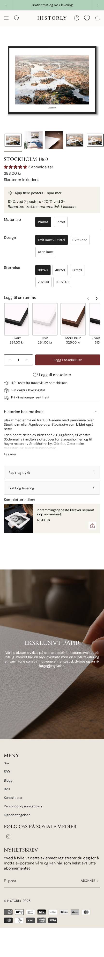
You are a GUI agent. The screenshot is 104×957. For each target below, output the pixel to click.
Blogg (8, 780)
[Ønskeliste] (87, 18)
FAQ (7, 771)
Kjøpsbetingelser (17, 815)
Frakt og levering (21, 488)
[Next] (98, 5)
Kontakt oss (13, 797)
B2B (7, 789)
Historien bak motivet (23, 411)
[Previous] (6, 5)
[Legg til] (92, 525)
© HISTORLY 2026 (17, 901)
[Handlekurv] (97, 18)
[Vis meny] (6, 18)
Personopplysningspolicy (23, 806)
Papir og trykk (19, 472)
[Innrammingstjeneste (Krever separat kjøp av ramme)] (18, 518)
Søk (6, 763)
